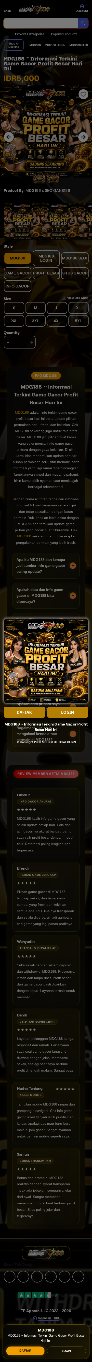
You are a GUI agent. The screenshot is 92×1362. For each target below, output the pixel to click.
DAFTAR (25, 1350)
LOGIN (66, 1351)
